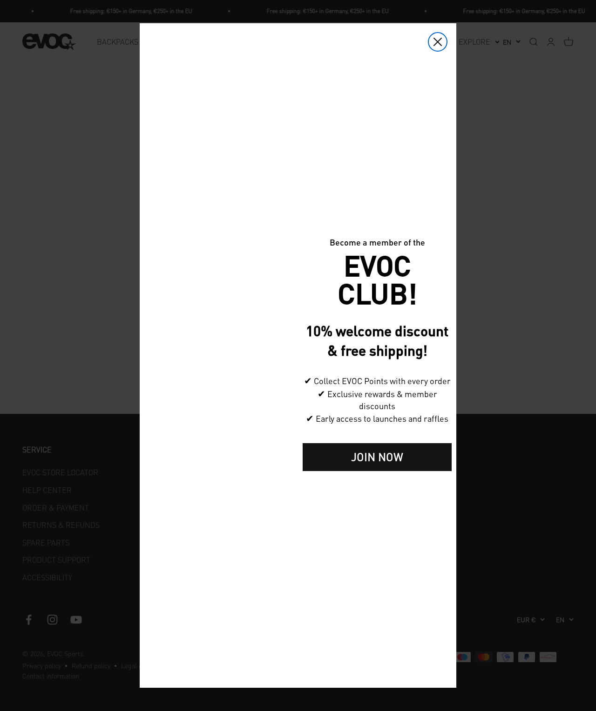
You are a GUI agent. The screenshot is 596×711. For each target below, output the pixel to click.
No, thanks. (377, 485)
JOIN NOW (377, 457)
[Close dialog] (437, 42)
